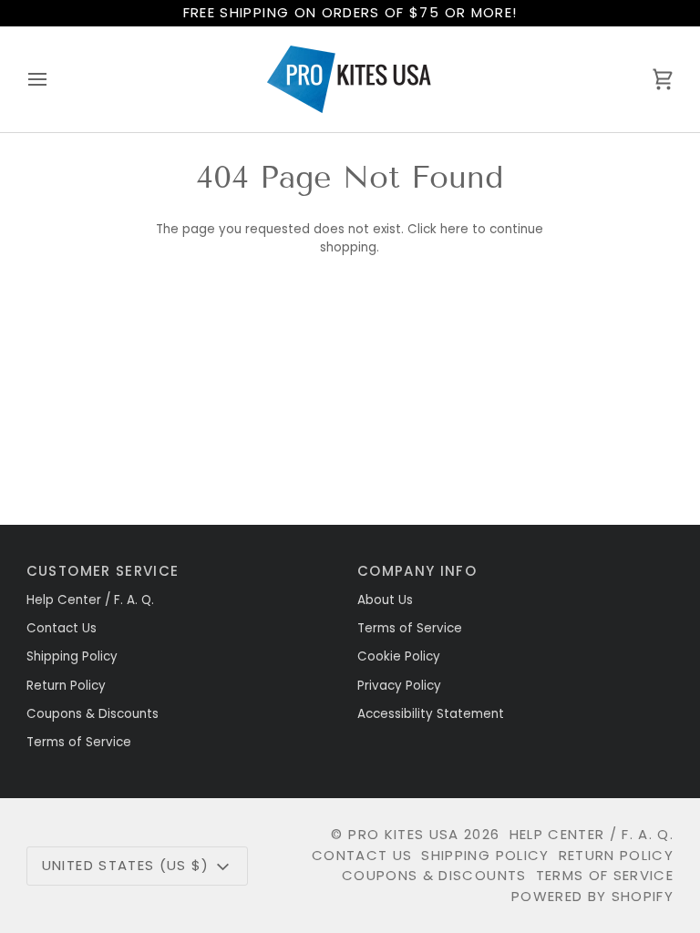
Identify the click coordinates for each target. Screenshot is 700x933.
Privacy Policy (399, 685)
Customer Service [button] (103, 570)
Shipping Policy (72, 656)
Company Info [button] (417, 570)
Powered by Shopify (592, 896)
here (454, 229)
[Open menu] (53, 79)
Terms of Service (78, 742)
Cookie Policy (398, 656)
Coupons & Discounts (92, 714)
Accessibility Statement (430, 714)
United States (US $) (126, 865)
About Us (385, 600)
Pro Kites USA (403, 834)
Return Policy (66, 685)
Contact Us (61, 628)
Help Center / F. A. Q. (90, 600)
